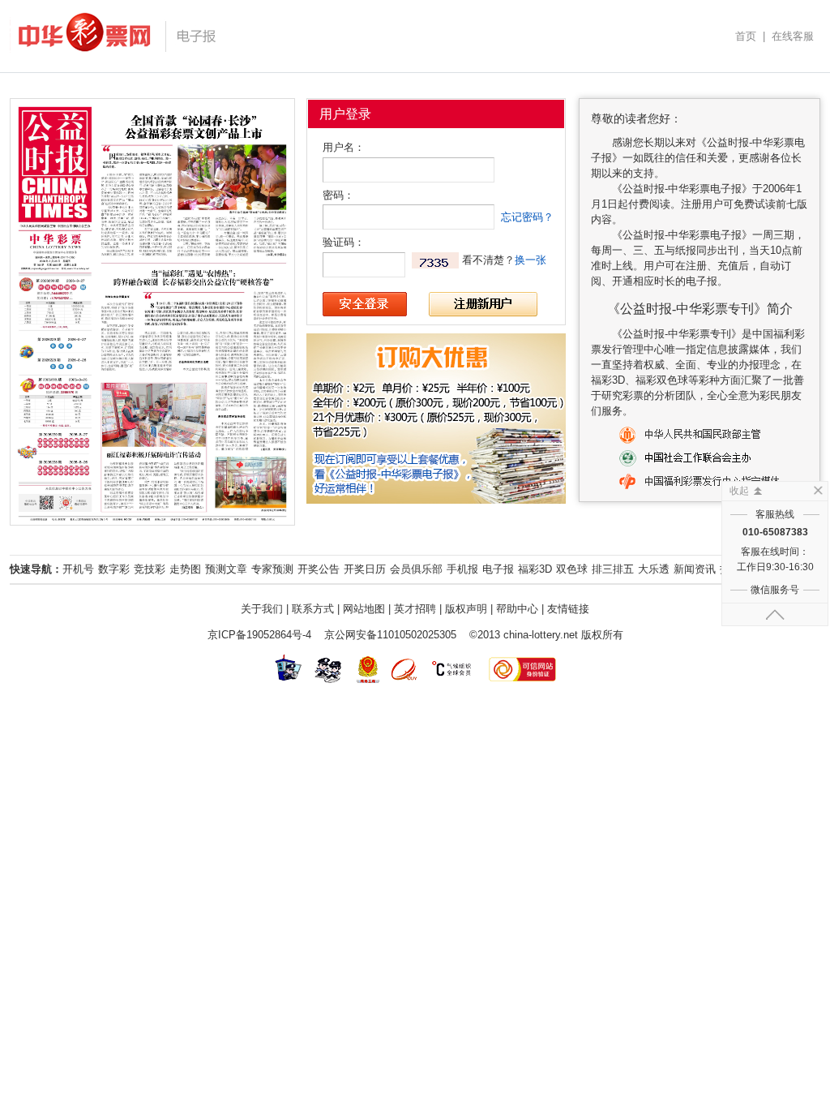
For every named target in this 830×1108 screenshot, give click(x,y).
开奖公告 (318, 569)
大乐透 (654, 569)
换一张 (530, 260)
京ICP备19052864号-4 (259, 635)
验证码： (344, 242)
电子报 (498, 569)
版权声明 (466, 609)
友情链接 (568, 609)
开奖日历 (365, 569)
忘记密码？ (527, 217)
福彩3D (535, 569)
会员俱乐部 (416, 569)
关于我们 (262, 609)
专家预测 (272, 569)
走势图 (185, 569)
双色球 (572, 569)
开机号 (78, 569)
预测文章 (226, 569)
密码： (338, 195)
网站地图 (364, 609)
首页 (745, 36)
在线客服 (793, 36)
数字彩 (114, 569)
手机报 (462, 569)
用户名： (344, 147)
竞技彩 (149, 569)
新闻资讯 (695, 569)
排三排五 (613, 569)
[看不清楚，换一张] (435, 260)
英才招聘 (415, 609)
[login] (365, 304)
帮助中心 (517, 609)
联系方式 (313, 609)
